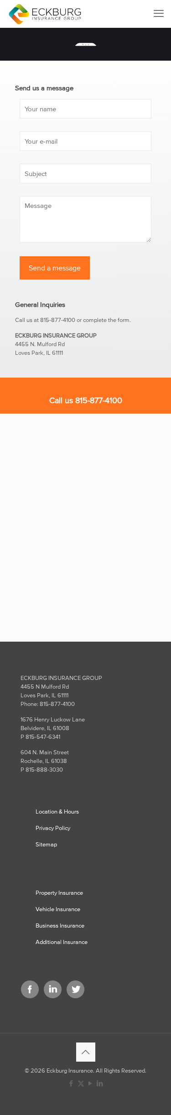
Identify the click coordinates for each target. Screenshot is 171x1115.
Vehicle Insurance (58, 909)
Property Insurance (59, 892)
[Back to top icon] (85, 1052)
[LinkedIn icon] (100, 1083)
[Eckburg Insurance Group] (45, 13)
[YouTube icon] (90, 1083)
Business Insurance (60, 925)
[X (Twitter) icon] (81, 1083)
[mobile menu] (158, 13)
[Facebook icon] (71, 1083)
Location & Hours (57, 811)
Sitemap (46, 844)
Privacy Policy (53, 828)
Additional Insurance (62, 942)
